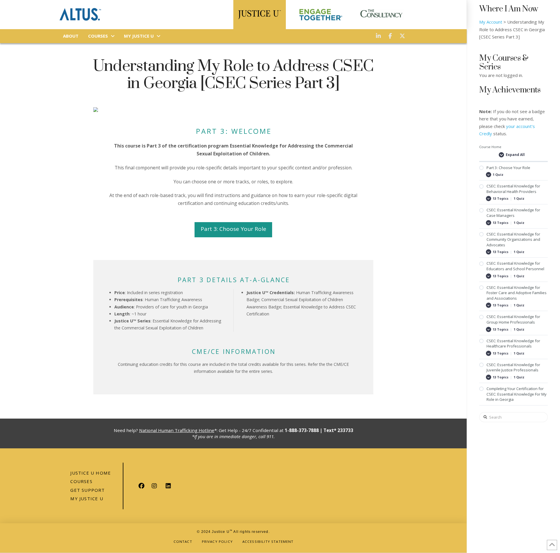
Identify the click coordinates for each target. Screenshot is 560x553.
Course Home (490, 147)
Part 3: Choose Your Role (233, 229)
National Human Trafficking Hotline (176, 430)
